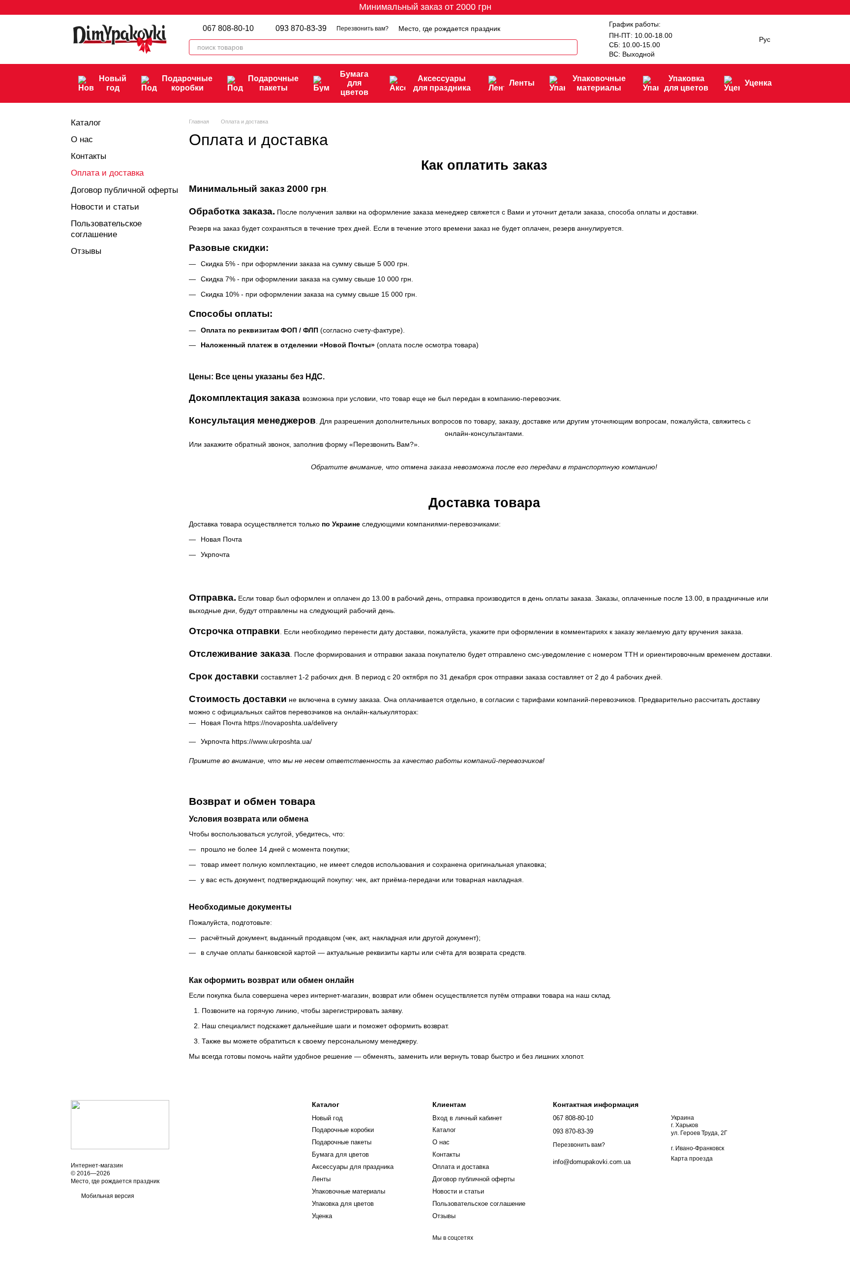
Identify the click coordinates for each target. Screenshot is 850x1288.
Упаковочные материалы (599, 83)
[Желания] (690, 39)
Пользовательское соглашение (478, 1203)
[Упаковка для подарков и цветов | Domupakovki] (120, 1124)
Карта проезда (692, 1158)
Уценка (758, 83)
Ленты (522, 83)
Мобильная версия (107, 1196)
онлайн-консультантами (483, 433)
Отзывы (86, 251)
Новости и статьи (105, 207)
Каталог (86, 122)
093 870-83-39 (301, 28)
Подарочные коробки (187, 83)
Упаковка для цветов (686, 83)
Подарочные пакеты (273, 83)
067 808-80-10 (228, 28)
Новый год (112, 83)
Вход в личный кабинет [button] (467, 1118)
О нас (82, 139)
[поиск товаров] (569, 47)
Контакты (88, 156)
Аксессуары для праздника (442, 83)
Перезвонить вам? (362, 28)
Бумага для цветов (354, 83)
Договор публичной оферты (124, 190)
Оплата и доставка (460, 1166)
